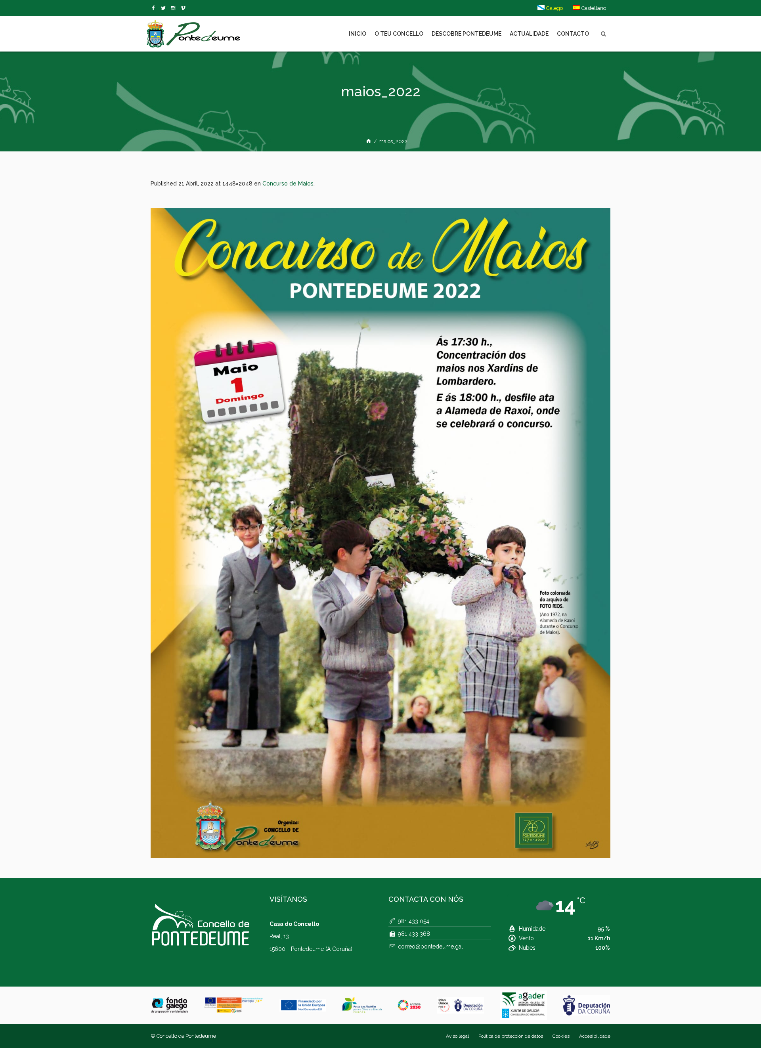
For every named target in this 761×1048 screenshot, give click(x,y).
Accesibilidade (594, 1036)
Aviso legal (457, 1036)
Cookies (561, 1036)
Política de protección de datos (510, 1036)
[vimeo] (165, 8)
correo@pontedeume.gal (430, 946)
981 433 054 (413, 921)
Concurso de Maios (288, 183)
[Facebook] (155, 8)
